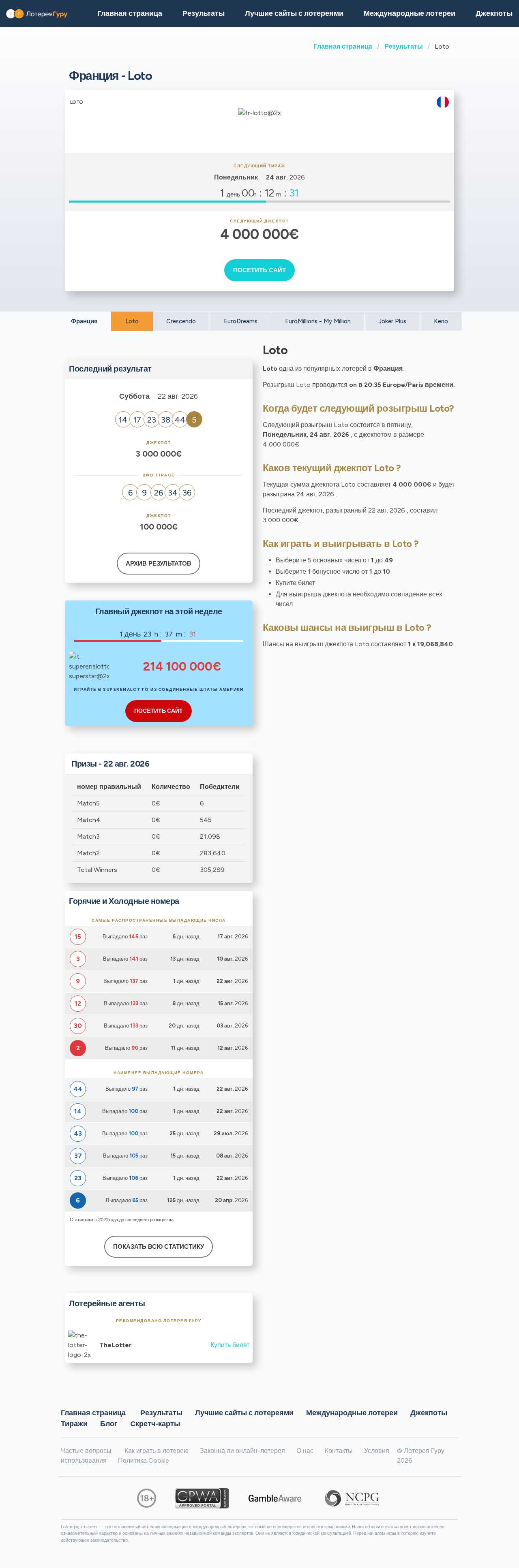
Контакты (339, 1451)
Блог (109, 1423)
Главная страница (343, 46)
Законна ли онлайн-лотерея (242, 1451)
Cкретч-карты (155, 1423)
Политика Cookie (143, 1460)
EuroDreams (240, 321)
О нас (304, 1451)
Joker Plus (392, 321)
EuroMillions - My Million (318, 321)
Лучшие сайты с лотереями (294, 13)
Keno (441, 321)
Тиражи (74, 1423)
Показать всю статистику (158, 1246)
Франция (84, 321)
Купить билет (229, 1345)
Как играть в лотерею (156, 1451)
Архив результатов (158, 563)
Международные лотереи (409, 13)
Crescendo (181, 321)
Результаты (403, 46)
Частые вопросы (86, 1451)
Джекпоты (428, 1412)
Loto (132, 321)
